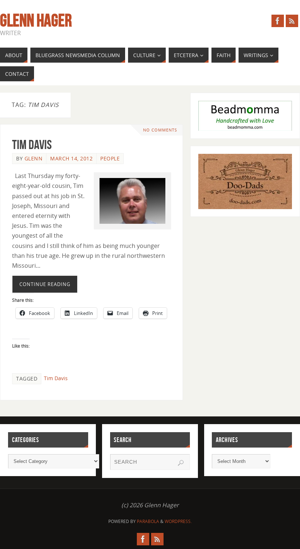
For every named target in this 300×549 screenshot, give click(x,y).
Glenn (34, 158)
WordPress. (178, 521)
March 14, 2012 (71, 158)
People (110, 158)
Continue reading (44, 284)
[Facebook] (277, 21)
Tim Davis (32, 144)
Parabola (148, 521)
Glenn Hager (36, 20)
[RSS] (292, 21)
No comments (160, 130)
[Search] (180, 463)
